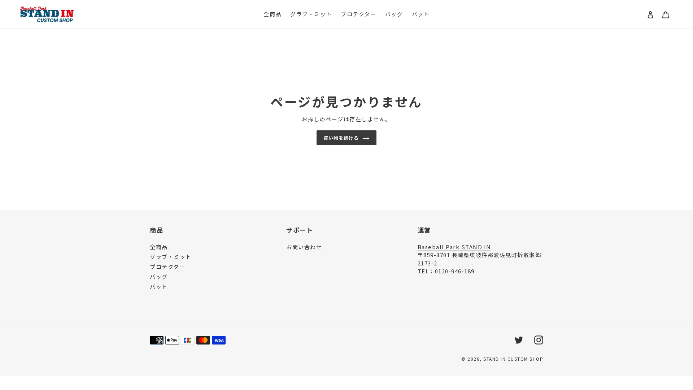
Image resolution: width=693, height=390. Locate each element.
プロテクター (167, 266)
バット (159, 286)
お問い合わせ (304, 247)
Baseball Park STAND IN (454, 247)
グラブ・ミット (171, 256)
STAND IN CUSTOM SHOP (513, 359)
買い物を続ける (341, 137)
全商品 (159, 247)
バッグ (159, 276)
